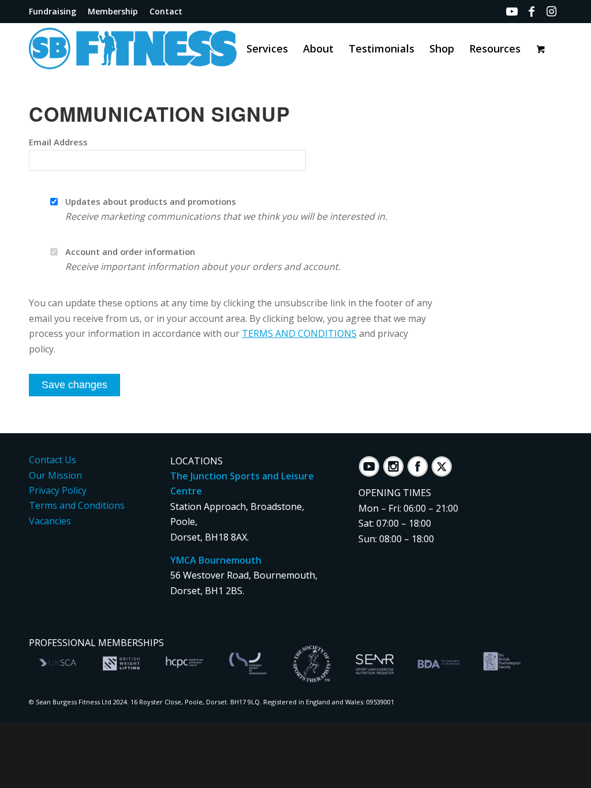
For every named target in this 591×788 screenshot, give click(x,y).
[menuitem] (55, 12)
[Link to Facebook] (531, 11)
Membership (113, 11)
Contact (165, 11)
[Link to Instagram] (551, 11)
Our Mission (55, 475)
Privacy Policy (58, 490)
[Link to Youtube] (512, 11)
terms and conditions (299, 333)
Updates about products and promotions (150, 201)
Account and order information (130, 251)
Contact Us (52, 459)
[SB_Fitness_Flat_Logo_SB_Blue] (159, 48)
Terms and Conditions (77, 505)
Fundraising (52, 11)
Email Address (58, 142)
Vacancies (50, 521)
